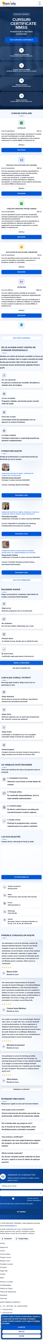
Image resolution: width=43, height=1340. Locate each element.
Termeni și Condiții (6, 1282)
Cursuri (2, 1251)
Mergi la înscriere (21, 663)
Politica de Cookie (6, 1288)
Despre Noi (4, 1247)
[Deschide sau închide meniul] (39, 3)
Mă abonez (21, 1212)
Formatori (3, 1267)
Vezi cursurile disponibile (21, 40)
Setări (21, 1336)
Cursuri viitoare (5, 1254)
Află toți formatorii (21, 580)
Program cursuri (5, 1257)
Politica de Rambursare (8, 1292)
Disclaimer (3, 1295)
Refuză (21, 1332)
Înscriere (22, 150)
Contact (2, 1274)
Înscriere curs (21, 495)
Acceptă (21, 1327)
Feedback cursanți (6, 1264)
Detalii (21, 145)
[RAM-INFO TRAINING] (8, 3)
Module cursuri (5, 1261)
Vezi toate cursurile (21, 338)
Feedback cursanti (21, 1089)
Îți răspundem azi (21, 877)
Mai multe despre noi (21, 668)
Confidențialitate (5, 1285)
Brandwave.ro (12, 1226)
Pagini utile (4, 1271)
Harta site (3, 1298)
